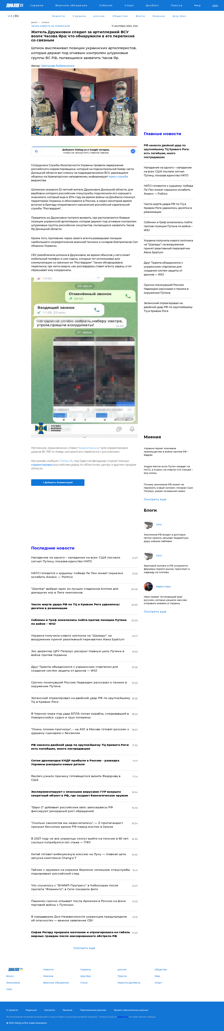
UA (10, 16)
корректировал (42, 464)
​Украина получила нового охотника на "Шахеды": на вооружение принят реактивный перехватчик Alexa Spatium (168, 246)
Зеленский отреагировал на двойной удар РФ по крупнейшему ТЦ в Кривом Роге (168, 307)
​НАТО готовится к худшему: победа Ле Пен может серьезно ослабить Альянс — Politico (168, 189)
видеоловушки (89, 448)
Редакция (31, 1010)
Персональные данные (93, 1010)
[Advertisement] (84, 513)
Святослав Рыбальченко (57, 65)
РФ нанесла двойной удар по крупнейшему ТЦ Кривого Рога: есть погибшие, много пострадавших (166, 151)
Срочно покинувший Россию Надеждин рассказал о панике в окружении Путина (166, 288)
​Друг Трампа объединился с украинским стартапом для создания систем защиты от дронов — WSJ (163, 268)
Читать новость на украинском (50, 26)
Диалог (34, 22)
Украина (45, 22)
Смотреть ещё (84, 948)
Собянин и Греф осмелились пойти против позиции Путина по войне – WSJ (168, 226)
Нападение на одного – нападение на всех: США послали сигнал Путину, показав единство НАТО (168, 171)
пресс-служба (118, 176)
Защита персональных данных (131, 1010)
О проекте (12, 1010)
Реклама (67, 1010)
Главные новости (162, 133)
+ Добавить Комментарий (58, 482)
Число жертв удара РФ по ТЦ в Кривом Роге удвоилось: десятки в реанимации (168, 207)
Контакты (49, 1010)
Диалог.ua (122, 1017)
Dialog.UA (66, 460)
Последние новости (53, 548)
